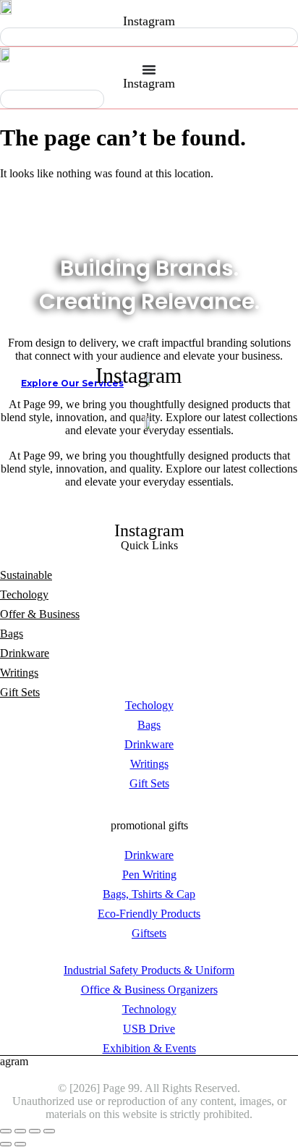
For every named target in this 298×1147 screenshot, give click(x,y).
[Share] (35, 1131)
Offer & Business (40, 614)
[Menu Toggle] (149, 69)
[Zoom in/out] (6, 1131)
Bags (11, 633)
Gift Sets (20, 692)
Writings (19, 672)
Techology (24, 594)
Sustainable (26, 575)
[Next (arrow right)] (20, 1144)
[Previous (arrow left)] (6, 1144)
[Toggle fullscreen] (20, 1131)
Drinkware (24, 653)
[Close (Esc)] (49, 1131)
